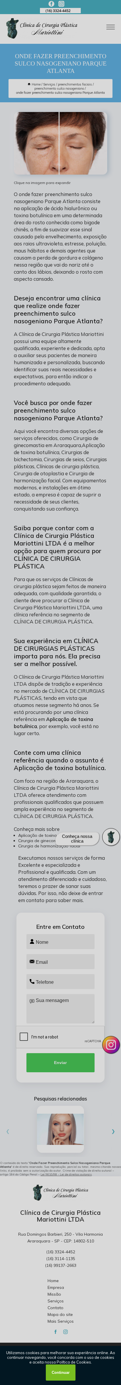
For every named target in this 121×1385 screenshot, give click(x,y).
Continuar (61, 1372)
